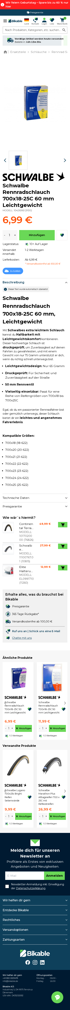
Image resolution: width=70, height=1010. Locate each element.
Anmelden (54, 875)
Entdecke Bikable (16, 910)
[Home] (6, 52)
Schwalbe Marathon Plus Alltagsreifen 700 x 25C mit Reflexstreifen (49, 797)
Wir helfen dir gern (16, 900)
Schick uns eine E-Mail (44, 631)
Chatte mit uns (22, 638)
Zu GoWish (15, 271)
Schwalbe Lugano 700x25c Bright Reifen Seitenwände (15, 795)
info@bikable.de (10, 981)
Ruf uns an (19, 631)
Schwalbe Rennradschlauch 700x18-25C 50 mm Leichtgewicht (15, 707)
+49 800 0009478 (10, 978)
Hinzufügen (37, 235)
